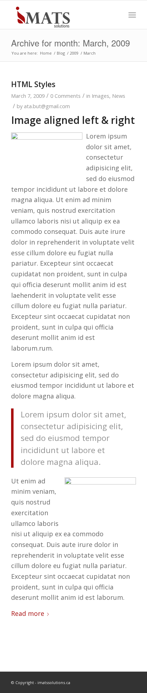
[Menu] (132, 14)
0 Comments (65, 95)
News (118, 95)
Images (100, 95)
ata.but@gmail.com (47, 106)
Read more (27, 613)
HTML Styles (33, 84)
